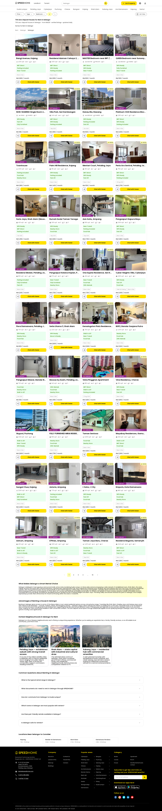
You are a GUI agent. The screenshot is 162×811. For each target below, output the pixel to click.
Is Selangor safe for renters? (32, 723)
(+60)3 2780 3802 (23, 775)
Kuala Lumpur (22, 9)
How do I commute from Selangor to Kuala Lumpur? (41, 697)
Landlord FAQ (52, 760)
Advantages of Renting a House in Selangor (38, 601)
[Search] (105, 3)
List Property (130, 3)
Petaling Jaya (35, 9)
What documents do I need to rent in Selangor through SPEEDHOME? (47, 688)
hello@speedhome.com (25, 771)
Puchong (58, 9)
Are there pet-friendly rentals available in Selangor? (41, 714)
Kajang (85, 9)
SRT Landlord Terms (41, 808)
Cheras (67, 9)
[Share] (17, 82)
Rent (16, 30)
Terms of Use (31, 808)
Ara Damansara (121, 9)
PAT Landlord (63, 808)
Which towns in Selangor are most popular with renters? (42, 706)
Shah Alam (95, 9)
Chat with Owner (33, 82)
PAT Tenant (71, 808)
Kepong (134, 9)
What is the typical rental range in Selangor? (38, 680)
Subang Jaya (107, 9)
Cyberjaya (48, 9)
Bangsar (76, 9)
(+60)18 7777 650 (23, 778)
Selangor (23, 30)
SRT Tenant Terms (53, 808)
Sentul (142, 9)
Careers (65, 763)
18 (92, 575)
